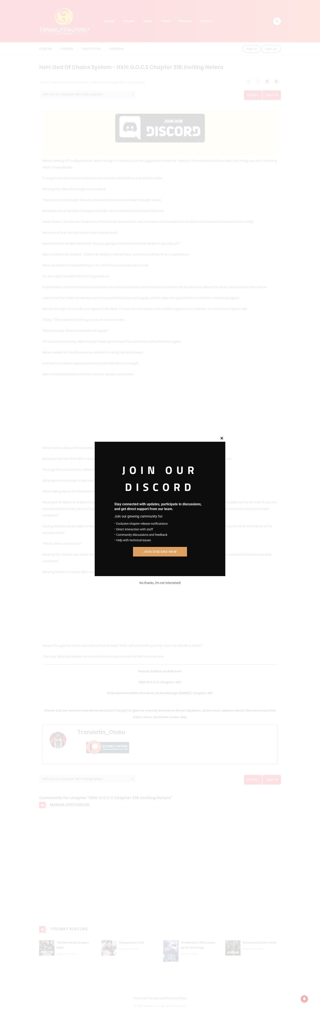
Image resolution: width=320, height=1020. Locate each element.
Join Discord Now (160, 551)
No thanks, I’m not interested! (160, 583)
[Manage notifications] (304, 998)
